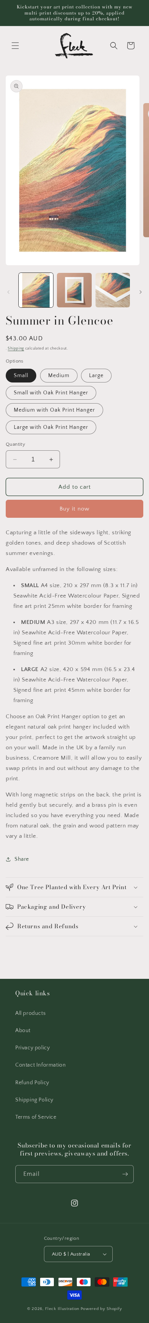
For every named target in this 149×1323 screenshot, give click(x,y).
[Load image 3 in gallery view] (113, 290)
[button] (15, 45)
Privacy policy (32, 1048)
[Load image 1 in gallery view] (36, 290)
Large (96, 376)
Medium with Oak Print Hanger (54, 410)
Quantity (15, 444)
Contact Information (40, 1065)
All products (30, 1013)
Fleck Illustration (62, 1309)
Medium (59, 376)
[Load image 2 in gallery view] (74, 290)
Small (21, 376)
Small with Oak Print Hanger (51, 393)
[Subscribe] (125, 1174)
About (23, 1031)
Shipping (16, 348)
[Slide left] (8, 292)
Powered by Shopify (101, 1309)
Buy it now (74, 509)
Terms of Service (36, 1117)
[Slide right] (140, 292)
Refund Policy (32, 1083)
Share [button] (22, 859)
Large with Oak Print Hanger (51, 427)
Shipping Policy (34, 1100)
